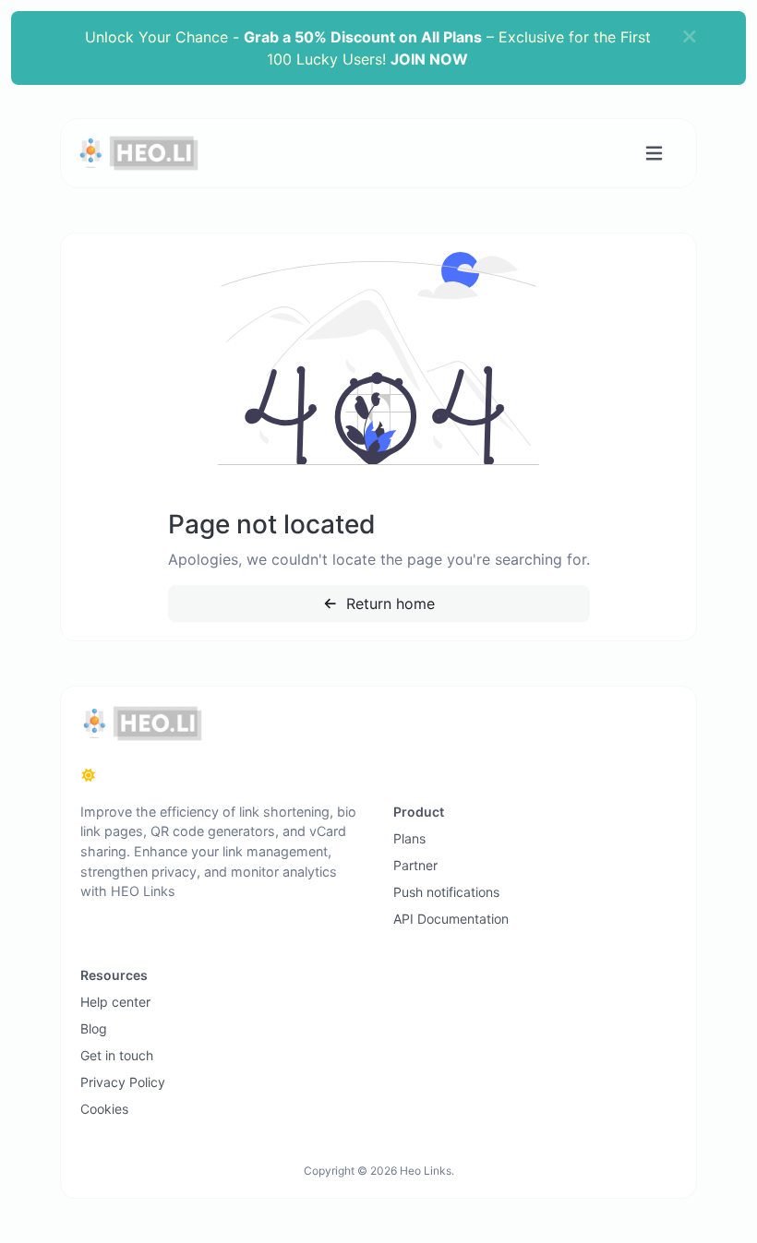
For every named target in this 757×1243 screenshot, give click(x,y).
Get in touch (116, 1055)
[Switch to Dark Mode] (88, 775)
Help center (115, 1002)
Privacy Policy (122, 1082)
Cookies (104, 1109)
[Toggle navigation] (654, 154)
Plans (409, 838)
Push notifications (446, 892)
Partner (415, 865)
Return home (388, 603)
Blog (93, 1028)
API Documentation (451, 918)
